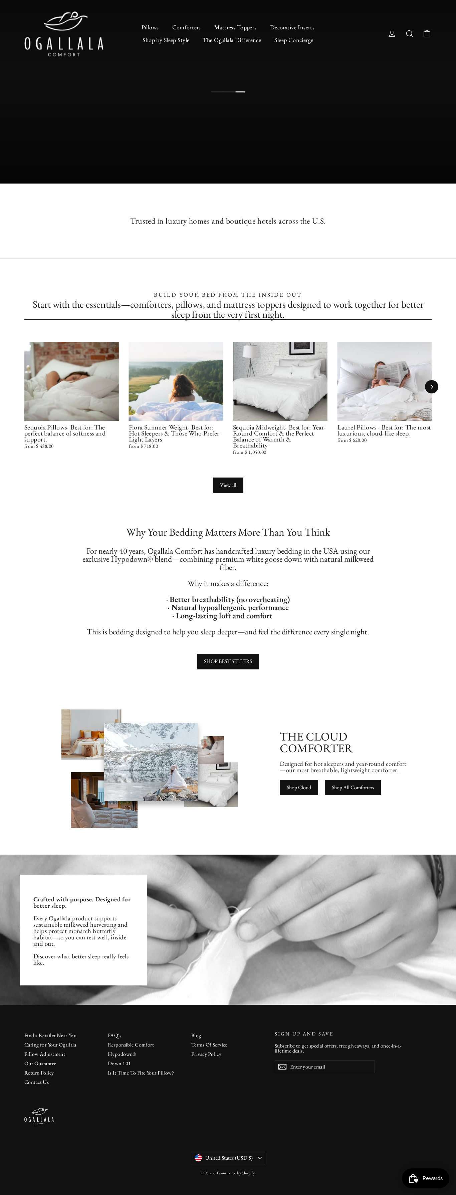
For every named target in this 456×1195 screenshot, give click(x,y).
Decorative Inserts (292, 27)
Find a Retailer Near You (50, 1035)
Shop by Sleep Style (166, 40)
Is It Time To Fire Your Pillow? (141, 1072)
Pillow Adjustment (44, 1054)
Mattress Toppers (235, 27)
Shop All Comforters (353, 787)
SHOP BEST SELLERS (228, 661)
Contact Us (36, 1082)
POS (205, 1173)
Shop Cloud (299, 787)
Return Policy (39, 1072)
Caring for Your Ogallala (50, 1044)
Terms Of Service (209, 1044)
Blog (196, 1035)
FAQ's (114, 1035)
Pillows (150, 27)
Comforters (186, 27)
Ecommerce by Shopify (236, 1173)
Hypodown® (122, 1054)
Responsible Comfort (131, 1044)
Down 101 (119, 1063)
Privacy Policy (206, 1054)
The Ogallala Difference (232, 40)
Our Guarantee (40, 1063)
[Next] (431, 386)
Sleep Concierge (293, 40)
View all (228, 485)
